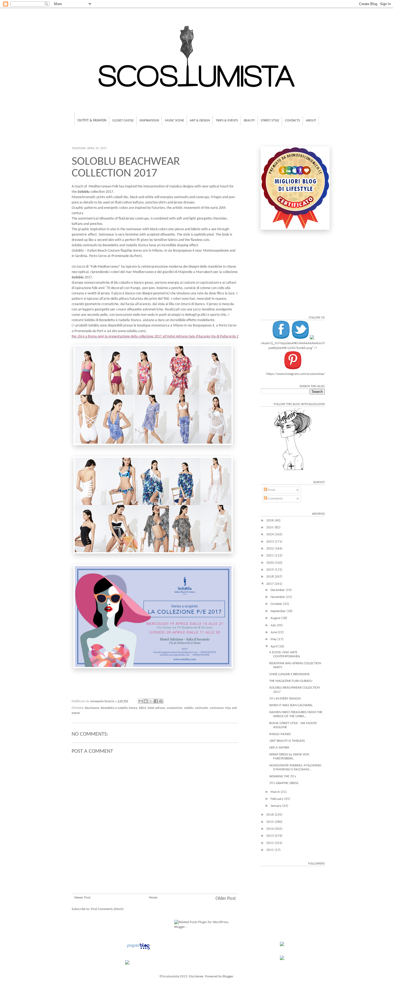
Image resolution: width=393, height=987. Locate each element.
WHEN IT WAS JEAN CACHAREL (291, 705)
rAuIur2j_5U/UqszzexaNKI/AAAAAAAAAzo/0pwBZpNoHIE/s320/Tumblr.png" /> (293, 345)
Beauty (249, 120)
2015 (270, 822)
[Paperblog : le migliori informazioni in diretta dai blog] (138, 949)
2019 (270, 569)
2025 (270, 527)
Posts (271, 490)
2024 (270, 534)
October (277, 604)
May (274, 639)
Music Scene (174, 120)
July (274, 625)
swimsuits (201, 708)
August (276, 618)
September (279, 611)
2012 (270, 843)
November (278, 597)
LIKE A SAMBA (279, 747)
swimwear (217, 708)
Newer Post (82, 897)
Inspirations (149, 120)
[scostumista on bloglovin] (292, 470)
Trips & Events (227, 120)
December (278, 590)
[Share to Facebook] (156, 701)
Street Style (270, 120)
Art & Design (200, 120)
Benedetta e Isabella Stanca (119, 708)
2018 (270, 576)
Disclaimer (196, 976)
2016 (270, 814)
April (274, 646)
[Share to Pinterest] (161, 701)
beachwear (92, 708)
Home (153, 897)
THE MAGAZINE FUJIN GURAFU (290, 681)
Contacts (292, 120)
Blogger (228, 976)
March (276, 792)
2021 (270, 555)
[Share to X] (150, 701)
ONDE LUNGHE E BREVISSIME (289, 674)
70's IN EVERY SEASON (284, 698)
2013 (270, 836)
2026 (270, 520)
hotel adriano (156, 708)
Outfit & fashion (92, 120)
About (311, 120)
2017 (270, 584)
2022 (270, 548)
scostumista (174, 708)
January (276, 806)
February (277, 799)
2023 (270, 541)
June (274, 632)
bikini (142, 708)
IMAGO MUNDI (280, 734)
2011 (270, 850)
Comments (275, 498)
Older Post (225, 898)
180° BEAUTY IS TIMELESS (287, 741)
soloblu (188, 708)
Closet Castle (123, 120)
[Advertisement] (155, 861)
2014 (270, 829)
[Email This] (140, 701)
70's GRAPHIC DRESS (283, 783)
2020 (270, 562)
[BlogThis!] (145, 701)
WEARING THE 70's (282, 776)
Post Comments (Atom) (107, 909)
